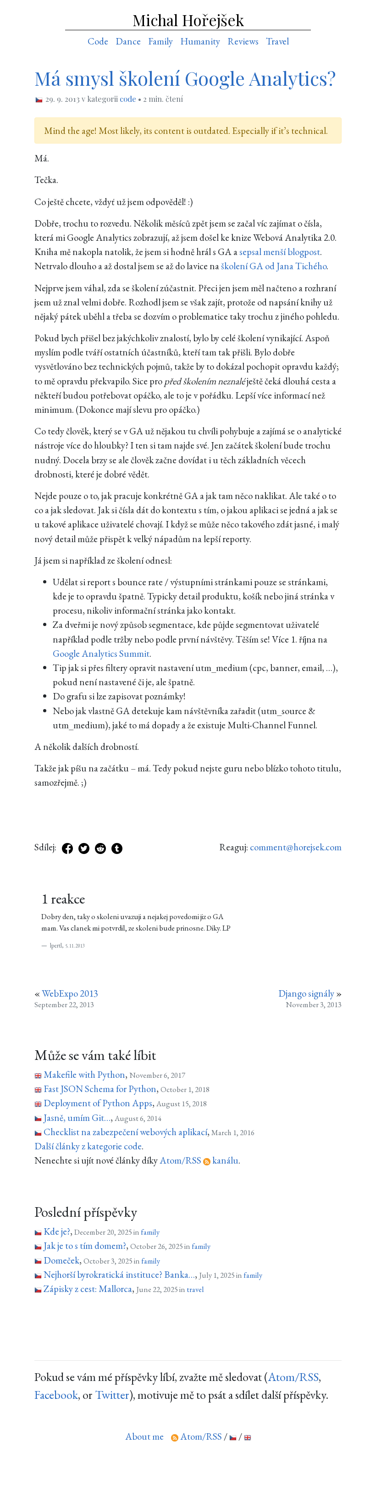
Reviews (243, 41)
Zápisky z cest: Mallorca (88, 1288)
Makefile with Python (84, 1074)
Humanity (200, 41)
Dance (128, 41)
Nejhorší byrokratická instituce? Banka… (119, 1274)
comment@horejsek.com (296, 847)
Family (160, 41)
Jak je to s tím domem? (85, 1245)
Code (98, 41)
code (128, 99)
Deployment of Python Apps (98, 1103)
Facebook (56, 1395)
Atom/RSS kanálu (199, 1160)
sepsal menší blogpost (279, 251)
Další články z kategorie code (88, 1146)
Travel (277, 41)
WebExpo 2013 (70, 993)
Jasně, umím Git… (77, 1117)
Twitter (112, 1395)
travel (195, 1289)
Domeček (61, 1260)
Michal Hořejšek (188, 20)
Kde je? (57, 1231)
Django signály (306, 993)
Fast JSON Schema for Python (100, 1088)
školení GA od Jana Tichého (273, 266)
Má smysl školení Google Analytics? (185, 77)
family (150, 1232)
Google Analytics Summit (101, 653)
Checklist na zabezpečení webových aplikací (125, 1132)
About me (144, 1436)
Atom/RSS (293, 1377)
